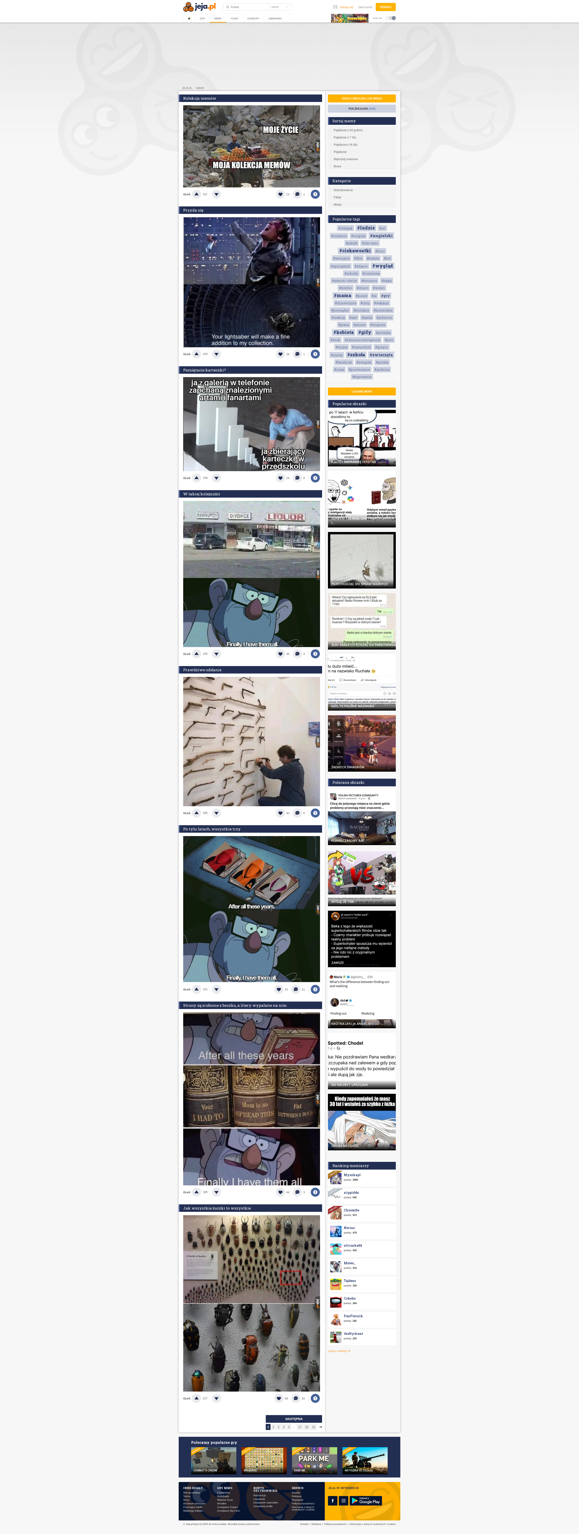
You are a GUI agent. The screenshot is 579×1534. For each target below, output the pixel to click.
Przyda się (193, 210)
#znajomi (377, 325)
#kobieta (343, 332)
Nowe (337, 166)
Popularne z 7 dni (345, 137)
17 (299, 1427)
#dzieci (362, 288)
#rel (382, 228)
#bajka (387, 281)
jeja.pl (187, 88)
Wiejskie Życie (225, 1500)
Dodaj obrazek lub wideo (362, 98)
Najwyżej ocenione (346, 159)
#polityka (383, 333)
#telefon (345, 288)
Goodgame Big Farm (228, 1511)
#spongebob (340, 266)
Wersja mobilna (191, 1492)
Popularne (340, 152)
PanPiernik (353, 1316)
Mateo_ (350, 1263)
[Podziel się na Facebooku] (315, 194)
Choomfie (351, 1210)
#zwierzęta (381, 354)
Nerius (349, 1228)
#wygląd (382, 266)
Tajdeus (350, 1281)
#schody (351, 273)
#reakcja (338, 317)
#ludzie (366, 228)
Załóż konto (365, 7)
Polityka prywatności (303, 1503)
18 (306, 1427)
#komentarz (383, 310)
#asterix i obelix (344, 281)
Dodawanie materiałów (265, 1502)
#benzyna (369, 281)
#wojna (341, 347)
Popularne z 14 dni (345, 144)
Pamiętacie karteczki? (204, 370)
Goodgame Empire (227, 1507)
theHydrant (353, 1333)
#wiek (335, 340)
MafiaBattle (223, 1496)
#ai (374, 296)
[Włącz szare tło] (391, 18)
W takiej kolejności (201, 493)
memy (200, 88)
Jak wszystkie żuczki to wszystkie (217, 1208)
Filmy (234, 18)
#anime (360, 325)
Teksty (187, 1496)
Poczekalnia (362, 108)
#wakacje (381, 303)
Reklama (296, 1496)
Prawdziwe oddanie (202, 669)
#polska (382, 362)
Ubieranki (275, 18)
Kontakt (296, 1492)
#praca (343, 325)
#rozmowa (371, 273)
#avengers (341, 258)
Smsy (186, 1500)
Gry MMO (224, 1488)
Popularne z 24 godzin (348, 130)
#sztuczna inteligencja (362, 340)
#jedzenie (384, 317)
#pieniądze (340, 310)
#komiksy (361, 310)
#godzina (382, 369)
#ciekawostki (355, 250)
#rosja (339, 369)
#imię (365, 303)
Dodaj (385, 7)
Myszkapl (352, 1175)
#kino (380, 251)
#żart (353, 317)
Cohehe (350, 1298)
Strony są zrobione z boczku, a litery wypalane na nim (235, 1005)
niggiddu (351, 1192)
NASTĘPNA (294, 1419)
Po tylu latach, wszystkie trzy (212, 829)
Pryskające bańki (192, 1507)
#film (358, 258)
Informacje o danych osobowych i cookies (303, 1508)
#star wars (370, 243)
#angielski (381, 235)
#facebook (344, 362)
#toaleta (373, 258)
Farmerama (223, 1492)
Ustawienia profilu (263, 1506)
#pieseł (361, 296)
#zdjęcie (361, 266)
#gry (385, 295)
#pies (389, 340)
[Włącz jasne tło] (387, 18)
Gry (202, 18)
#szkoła (356, 354)
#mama (342, 295)
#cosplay (358, 236)
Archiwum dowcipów (194, 1503)
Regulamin (297, 1500)
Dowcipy (253, 18)
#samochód (361, 347)
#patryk (351, 243)
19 (313, 1427)
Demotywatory (343, 190)
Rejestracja (259, 1495)
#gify (364, 332)
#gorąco (381, 347)
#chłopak (345, 228)
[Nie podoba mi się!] (222, 194)
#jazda (367, 317)
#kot (387, 258)
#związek (363, 362)
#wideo (379, 288)
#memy (337, 355)
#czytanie (339, 236)
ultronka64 (353, 1245)
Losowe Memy (362, 391)
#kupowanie (362, 377)
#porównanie (359, 369)
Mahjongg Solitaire (193, 1511)
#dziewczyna (345, 303)
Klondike (221, 1503)
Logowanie (259, 1499)
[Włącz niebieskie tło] (394, 18)
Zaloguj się (346, 7)
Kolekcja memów (199, 98)
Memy (218, 18)
